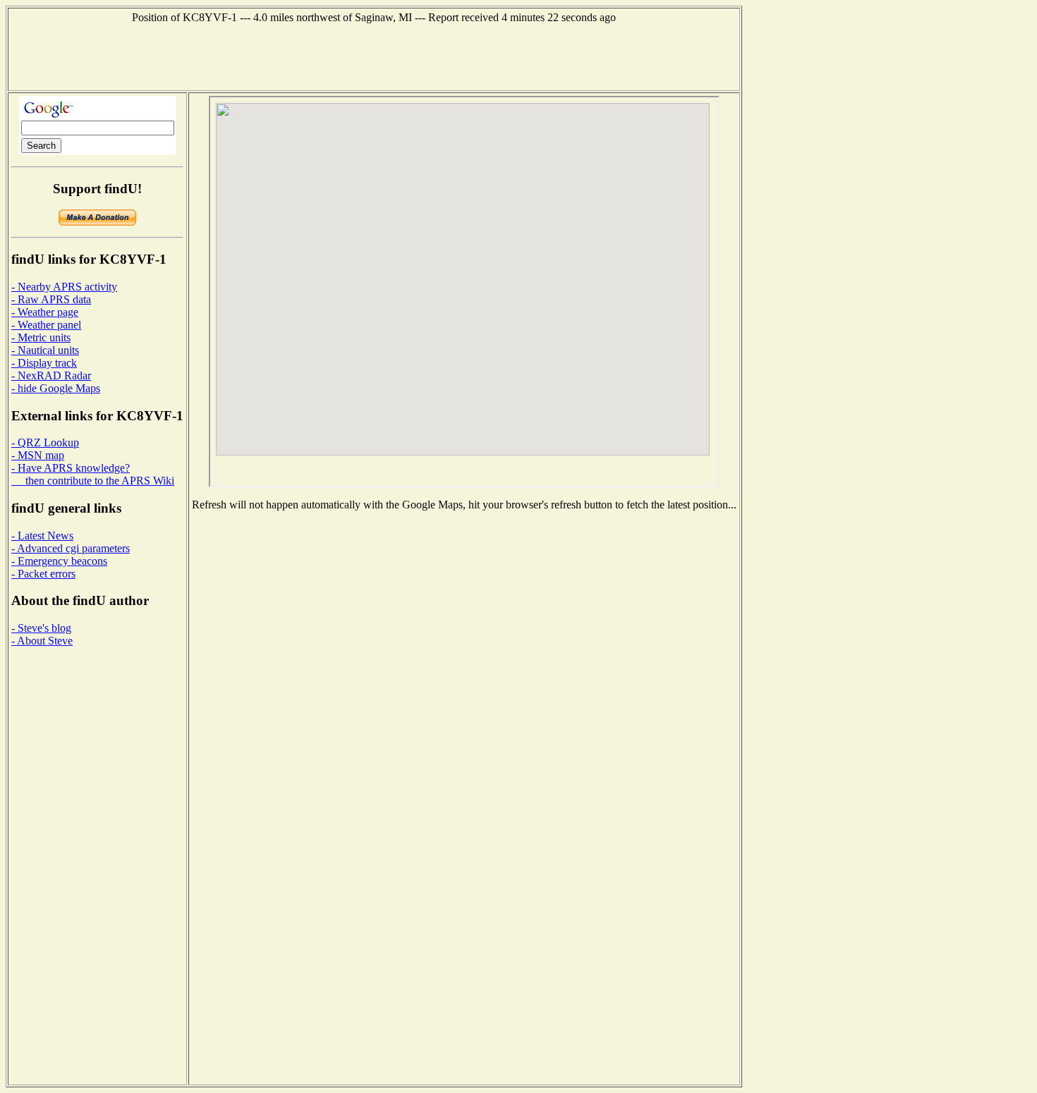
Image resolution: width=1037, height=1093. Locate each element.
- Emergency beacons (59, 561)
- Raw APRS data (51, 299)
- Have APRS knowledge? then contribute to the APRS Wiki (92, 474)
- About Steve (42, 641)
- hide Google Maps (55, 388)
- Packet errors (43, 574)
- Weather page (44, 312)
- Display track (44, 363)
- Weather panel (46, 325)
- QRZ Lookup (45, 442)
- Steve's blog (41, 628)
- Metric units (41, 337)
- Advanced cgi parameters (70, 548)
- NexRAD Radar (51, 375)
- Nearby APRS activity (64, 287)
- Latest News (42, 536)
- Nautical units (45, 350)
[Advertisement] (374, 55)
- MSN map (37, 455)
